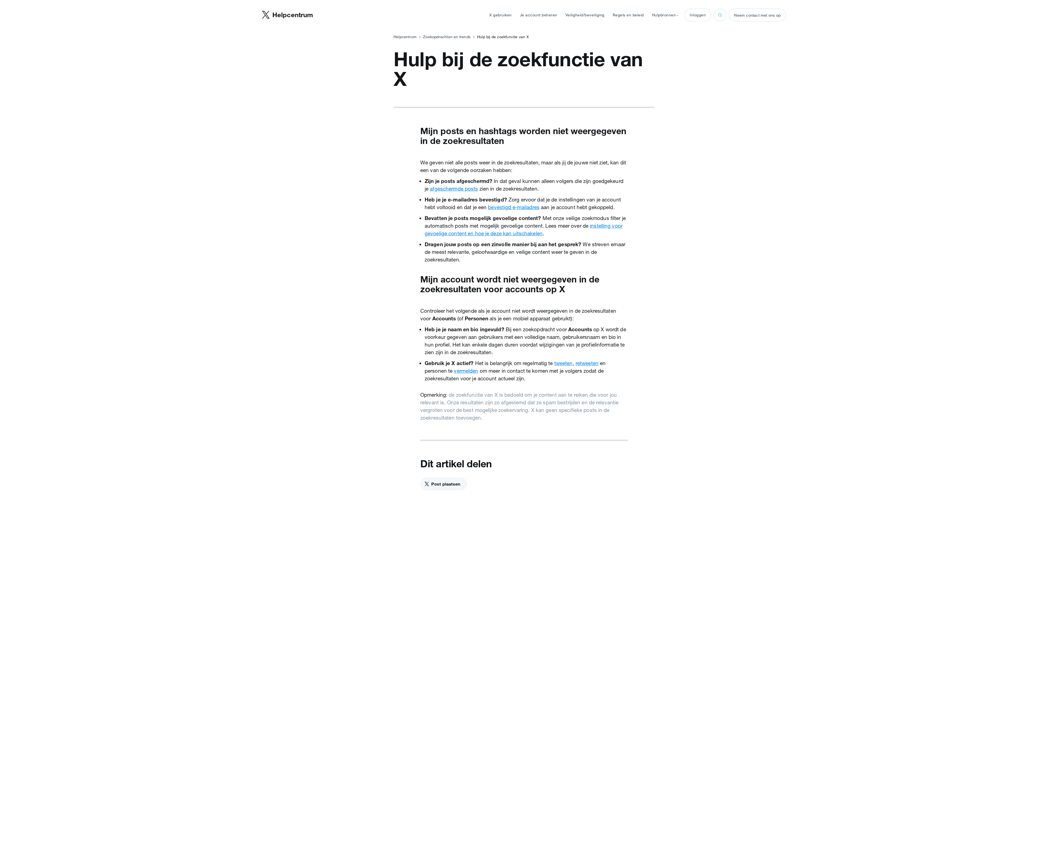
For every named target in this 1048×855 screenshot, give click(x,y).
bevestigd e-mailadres (514, 207)
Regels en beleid (628, 15)
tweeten (563, 363)
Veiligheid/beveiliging (585, 15)
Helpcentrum (405, 36)
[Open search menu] (720, 15)
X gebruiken (500, 15)
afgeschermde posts (454, 188)
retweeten (587, 363)
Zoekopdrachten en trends (447, 36)
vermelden (466, 371)
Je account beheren (538, 15)
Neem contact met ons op (757, 15)
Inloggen (698, 15)
